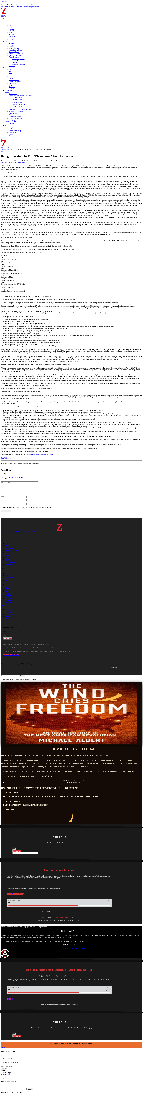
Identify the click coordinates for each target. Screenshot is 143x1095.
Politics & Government (16, 53)
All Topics (12, 66)
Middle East (12, 83)
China (10, 76)
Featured (11, 31)
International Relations (15, 50)
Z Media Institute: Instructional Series (20, 95)
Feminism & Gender (15, 48)
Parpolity (15, 60)
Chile (10, 74)
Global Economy (17, 102)
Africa (10, 69)
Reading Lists (13, 113)
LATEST (7, 24)
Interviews (12, 36)
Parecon (14, 62)
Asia (10, 71)
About (3, 605)
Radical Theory (17, 97)
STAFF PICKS (9, 123)
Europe (11, 78)
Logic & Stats (16, 108)
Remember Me (7, 1072)
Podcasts (11, 29)
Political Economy (18, 99)
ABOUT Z (8, 125)
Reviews (11, 38)
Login (15, 1081)
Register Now (15, 1062)
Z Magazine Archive (15, 116)
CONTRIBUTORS (11, 90)
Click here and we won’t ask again (61, 917)
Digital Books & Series (16, 111)
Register (30, 1089)
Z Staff (11, 127)
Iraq (2, 151)
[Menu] (1, 139)
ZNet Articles (10, 149)
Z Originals (12, 39)
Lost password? (5, 1074)
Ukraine (11, 85)
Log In (3, 1070)
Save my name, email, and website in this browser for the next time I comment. (27, 507)
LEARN (7, 92)
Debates (11, 34)
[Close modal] (1, 1055)
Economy (11, 46)
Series (10, 32)
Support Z (12, 134)
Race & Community (15, 55)
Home (3, 149)
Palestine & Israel (14, 80)
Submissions (12, 132)
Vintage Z (12, 120)
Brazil (10, 73)
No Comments (43, 161)
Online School (13, 94)
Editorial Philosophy (15, 131)
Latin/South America (15, 81)
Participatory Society (18, 59)
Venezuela (12, 87)
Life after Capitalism (18, 64)
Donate (3, 15)
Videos (11, 27)
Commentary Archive (15, 118)
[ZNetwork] (4, 13)
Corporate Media (14, 52)
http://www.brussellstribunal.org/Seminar (41, 454)
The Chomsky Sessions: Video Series (20, 109)
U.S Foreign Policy (18, 106)
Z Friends (11, 129)
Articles (11, 25)
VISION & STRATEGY (12, 122)
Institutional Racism (18, 104)
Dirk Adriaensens (8, 161)
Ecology (11, 45)
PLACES (8, 67)
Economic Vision (17, 101)
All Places (12, 88)
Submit (22, 676)
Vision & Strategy (14, 57)
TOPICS (7, 41)
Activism (11, 43)
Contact (11, 136)
